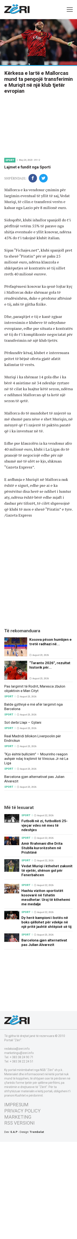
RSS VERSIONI (19, 1123)
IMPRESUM (16, 1104)
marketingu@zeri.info (19, 1053)
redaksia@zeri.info (17, 1048)
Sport (9, 160)
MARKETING (17, 1117)
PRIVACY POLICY (22, 1111)
